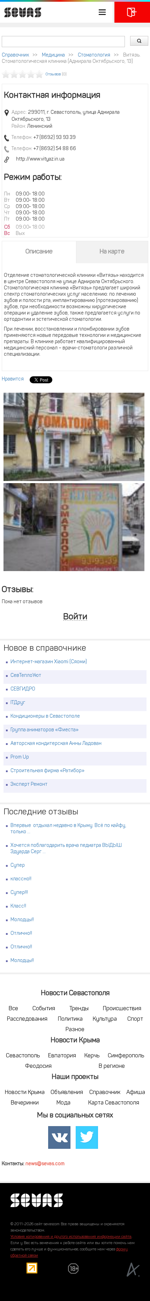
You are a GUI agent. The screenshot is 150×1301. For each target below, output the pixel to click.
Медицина (53, 55)
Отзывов (53, 74)
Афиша (135, 1092)
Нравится (13, 379)
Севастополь (23, 1056)
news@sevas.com (45, 1164)
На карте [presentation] (112, 252)
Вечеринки (25, 1103)
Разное (75, 1030)
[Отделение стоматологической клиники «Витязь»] (73, 437)
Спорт (135, 1019)
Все (13, 1009)
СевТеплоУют (25, 675)
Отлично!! (21, 933)
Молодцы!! (22, 920)
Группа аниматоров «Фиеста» (44, 730)
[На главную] (21, 12)
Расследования (27, 1019)
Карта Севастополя (113, 1103)
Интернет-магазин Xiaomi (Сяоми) (48, 662)
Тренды (79, 1009)
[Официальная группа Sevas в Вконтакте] (59, 1137)
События (43, 1009)
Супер (17, 865)
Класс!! (18, 906)
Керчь (91, 1056)
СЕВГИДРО (22, 689)
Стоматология (94, 55)
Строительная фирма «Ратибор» (47, 771)
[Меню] (56, 12)
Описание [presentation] (39, 252)
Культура (105, 1019)
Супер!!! (19, 892)
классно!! (20, 879)
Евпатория (62, 1056)
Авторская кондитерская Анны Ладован (56, 743)
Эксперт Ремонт (28, 784)
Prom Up (19, 757)
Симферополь (126, 1056)
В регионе (112, 1066)
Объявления (67, 1092)
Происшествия (122, 1009)
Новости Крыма (25, 1092)
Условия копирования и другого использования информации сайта (71, 1237)
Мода (63, 1103)
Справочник (15, 55)
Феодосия (38, 1066)
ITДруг (17, 702)
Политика (70, 1019)
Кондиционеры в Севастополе (45, 716)
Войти (75, 617)
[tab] (39, 252)
